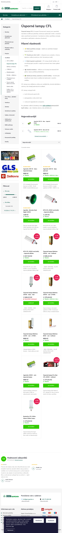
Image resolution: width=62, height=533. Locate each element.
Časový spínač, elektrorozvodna (11, 82)
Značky (7, 141)
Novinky (7, 32)
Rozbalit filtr (9, 210)
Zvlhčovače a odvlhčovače (8, 120)
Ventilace (7, 102)
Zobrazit (31, 303)
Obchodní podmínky (5, 2)
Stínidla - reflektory (11, 75)
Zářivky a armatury (11, 66)
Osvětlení (7, 57)
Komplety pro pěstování (8, 37)
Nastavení (10, 530)
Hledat (37, 8)
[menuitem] (5, 15)
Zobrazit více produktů (40, 136)
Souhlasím (51, 520)
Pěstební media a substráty (9, 48)
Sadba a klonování (10, 115)
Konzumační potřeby (10, 137)
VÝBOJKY (9, 69)
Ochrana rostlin (9, 129)
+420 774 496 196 (46, 499)
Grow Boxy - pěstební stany (10, 97)
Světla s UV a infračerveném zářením (10, 91)
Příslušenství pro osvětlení (11, 78)
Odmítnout (38, 520)
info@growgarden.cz (28, 499)
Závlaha (7, 106)
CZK (56, 2)
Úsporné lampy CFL (12, 63)
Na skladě (9, 206)
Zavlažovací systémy (10, 111)
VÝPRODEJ (8, 133)
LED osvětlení (10, 61)
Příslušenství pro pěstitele (9, 42)
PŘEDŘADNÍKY (11, 72)
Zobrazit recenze (19, 460)
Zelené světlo (10, 86)
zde (13, 526)
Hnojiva (7, 53)
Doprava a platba (7, 515)
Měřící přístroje (9, 125)
